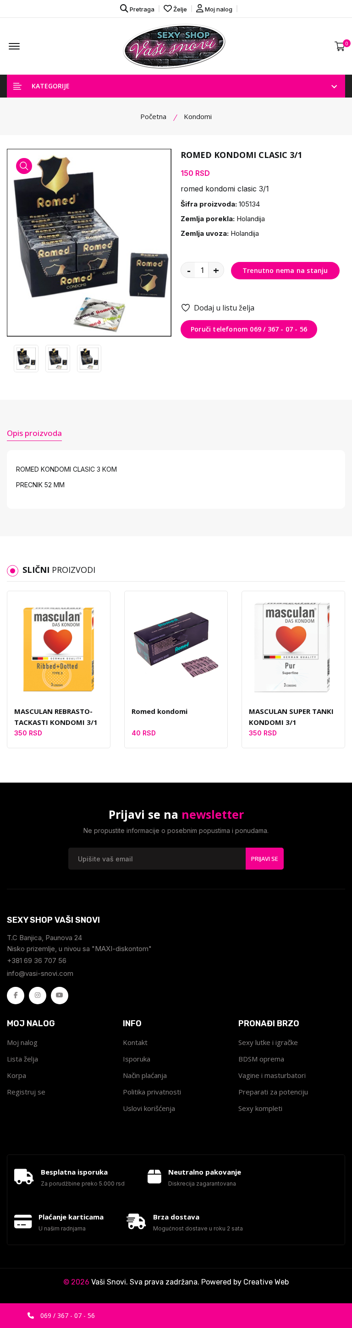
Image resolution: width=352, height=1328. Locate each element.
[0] (340, 46)
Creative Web (266, 1282)
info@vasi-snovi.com (40, 973)
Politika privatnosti (152, 1091)
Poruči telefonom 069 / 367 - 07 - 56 (249, 329)
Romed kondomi (159, 711)
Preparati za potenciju (273, 1091)
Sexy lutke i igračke (268, 1042)
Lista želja (22, 1058)
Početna (153, 116)
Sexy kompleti (260, 1108)
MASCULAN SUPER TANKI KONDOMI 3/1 (291, 717)
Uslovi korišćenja (149, 1108)
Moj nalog (218, 9)
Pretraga (141, 9)
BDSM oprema (261, 1058)
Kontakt (135, 1042)
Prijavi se (264, 858)
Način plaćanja (145, 1075)
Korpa (16, 1075)
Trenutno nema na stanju (285, 270)
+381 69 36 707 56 (36, 960)
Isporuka (136, 1058)
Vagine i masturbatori (272, 1075)
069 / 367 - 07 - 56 (66, 1315)
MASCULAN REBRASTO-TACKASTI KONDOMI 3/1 (56, 717)
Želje (179, 9)
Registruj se (26, 1091)
